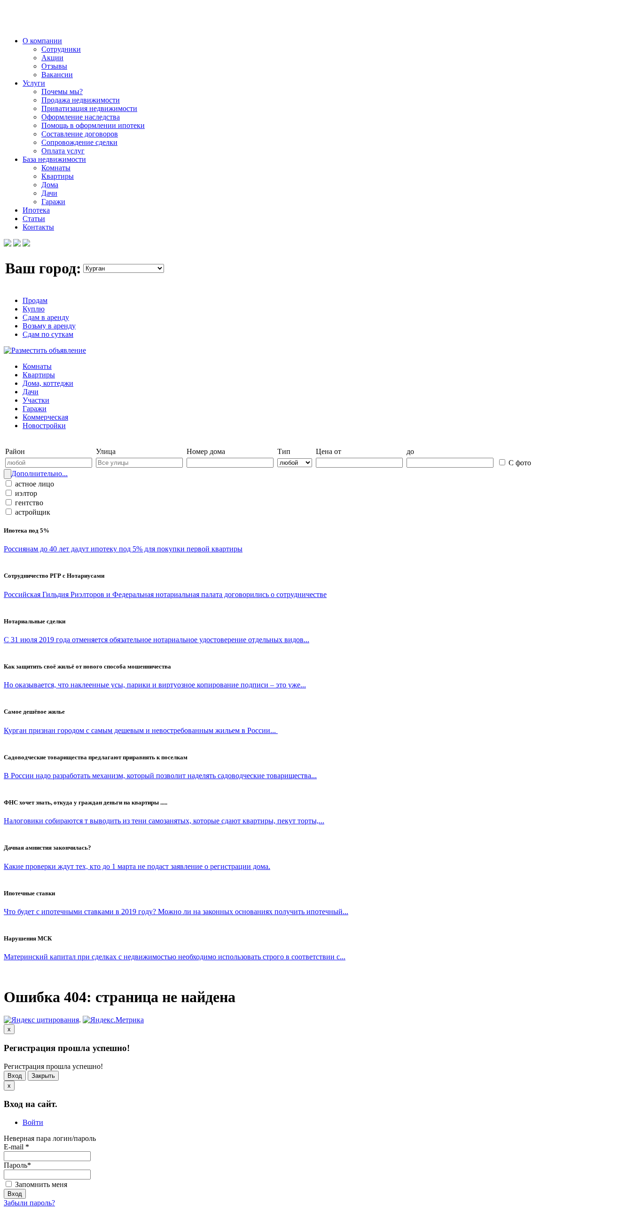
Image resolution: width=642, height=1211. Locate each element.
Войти (33, 1122)
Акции (52, 58)
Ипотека (36, 210)
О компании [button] (42, 41)
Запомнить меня (40, 1184)
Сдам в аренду (46, 317)
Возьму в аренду (49, 326)
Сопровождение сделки (79, 142)
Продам (35, 300)
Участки (36, 400)
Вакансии (57, 75)
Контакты (38, 227)
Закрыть (43, 1075)
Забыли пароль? (29, 1203)
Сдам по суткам (48, 334)
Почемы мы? (62, 92)
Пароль (17, 1165)
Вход (15, 1075)
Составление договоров (79, 134)
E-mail (16, 1147)
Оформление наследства (80, 117)
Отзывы (54, 66)
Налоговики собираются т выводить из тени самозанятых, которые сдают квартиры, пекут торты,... (164, 821)
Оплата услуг (63, 151)
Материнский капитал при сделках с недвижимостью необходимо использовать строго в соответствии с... (174, 957)
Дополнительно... (39, 474)
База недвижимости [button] (54, 159)
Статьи (34, 219)
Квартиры (57, 176)
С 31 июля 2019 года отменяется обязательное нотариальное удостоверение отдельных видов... (156, 640)
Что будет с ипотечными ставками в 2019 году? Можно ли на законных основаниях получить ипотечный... (176, 912)
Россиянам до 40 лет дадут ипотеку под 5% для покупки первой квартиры (123, 549)
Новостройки (44, 426)
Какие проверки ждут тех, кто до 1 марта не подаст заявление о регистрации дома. (137, 866)
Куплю (34, 309)
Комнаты (55, 168)
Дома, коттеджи (48, 383)
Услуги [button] (34, 83)
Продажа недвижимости (80, 100)
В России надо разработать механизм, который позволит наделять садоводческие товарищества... (160, 776)
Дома (49, 185)
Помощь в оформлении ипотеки (93, 125)
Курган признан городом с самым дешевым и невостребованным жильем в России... (141, 730)
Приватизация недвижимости (89, 108)
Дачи (49, 193)
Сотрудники (61, 49)
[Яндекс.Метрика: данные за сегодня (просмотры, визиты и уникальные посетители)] (113, 1020)
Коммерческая (45, 417)
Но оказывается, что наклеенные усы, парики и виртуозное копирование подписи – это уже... (155, 685)
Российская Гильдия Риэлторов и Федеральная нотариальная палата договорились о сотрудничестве (165, 594)
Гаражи (53, 202)
